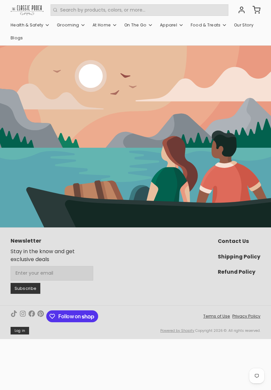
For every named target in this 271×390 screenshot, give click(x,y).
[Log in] (239, 10)
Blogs (17, 38)
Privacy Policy (246, 316)
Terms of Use (216, 316)
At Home (102, 25)
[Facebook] (31, 316)
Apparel (168, 25)
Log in (20, 330)
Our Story (243, 25)
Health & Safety (27, 25)
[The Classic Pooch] (27, 10)
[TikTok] (14, 316)
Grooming (68, 25)
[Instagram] (22, 316)
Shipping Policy (239, 256)
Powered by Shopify (177, 330)
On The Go (135, 25)
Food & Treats (206, 25)
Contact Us (233, 241)
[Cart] (254, 10)
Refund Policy (236, 272)
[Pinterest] (40, 316)
